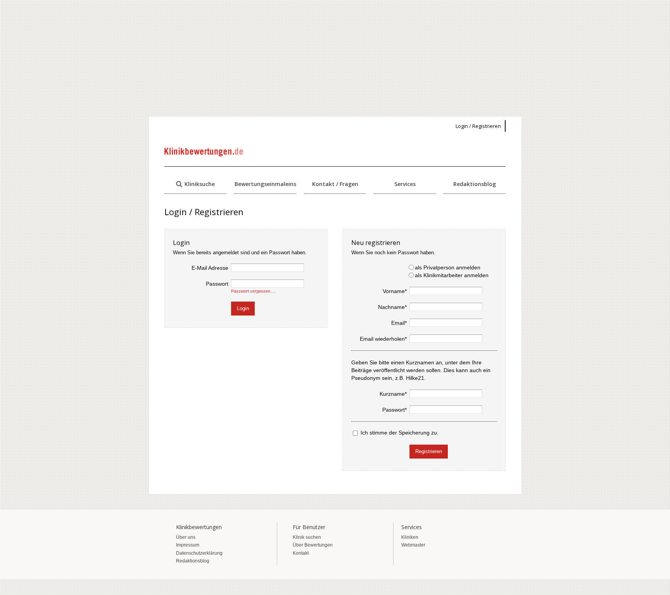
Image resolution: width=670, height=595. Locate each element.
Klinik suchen (307, 537)
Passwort (217, 284)
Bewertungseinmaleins (265, 184)
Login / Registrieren (478, 125)
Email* (399, 323)
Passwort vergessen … (253, 291)
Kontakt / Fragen (335, 184)
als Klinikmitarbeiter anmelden (452, 275)
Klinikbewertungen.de (204, 152)
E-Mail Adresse (210, 268)
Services (405, 184)
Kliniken (409, 537)
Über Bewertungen (313, 545)
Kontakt (301, 553)
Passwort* (394, 410)
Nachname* (392, 307)
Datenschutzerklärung (199, 553)
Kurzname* (393, 394)
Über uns (185, 537)
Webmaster (413, 545)
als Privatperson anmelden (447, 267)
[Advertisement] (335, 58)
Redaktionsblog (474, 184)
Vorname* (395, 291)
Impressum (187, 545)
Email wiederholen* (383, 339)
